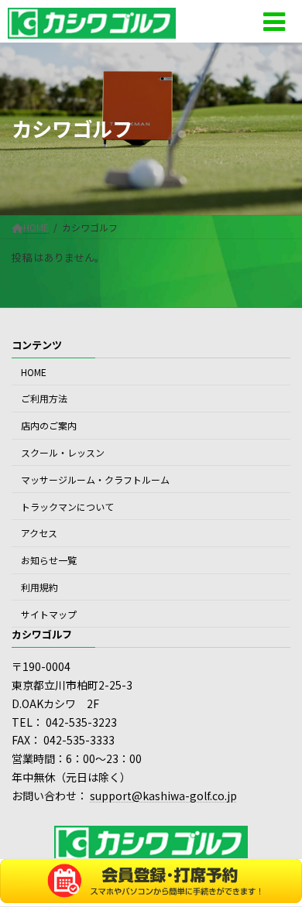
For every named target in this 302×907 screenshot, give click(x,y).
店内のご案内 (49, 425)
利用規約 (39, 587)
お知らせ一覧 (49, 559)
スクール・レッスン (63, 452)
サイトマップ (49, 614)
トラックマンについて (67, 506)
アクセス (39, 532)
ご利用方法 (44, 399)
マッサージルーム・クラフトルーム (95, 479)
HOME (33, 371)
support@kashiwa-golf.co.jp (163, 795)
